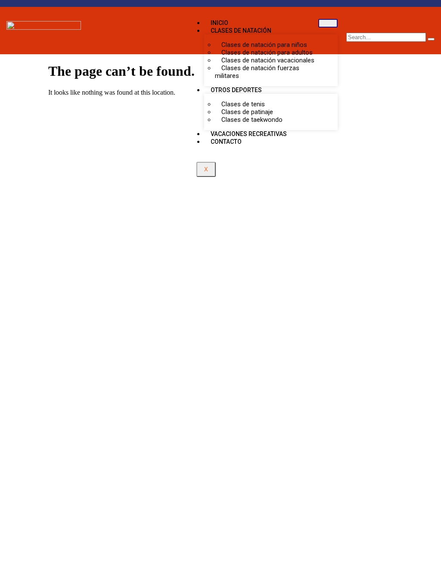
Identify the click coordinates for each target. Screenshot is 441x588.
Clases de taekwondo (252, 120)
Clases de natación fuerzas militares (257, 72)
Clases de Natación (241, 30)
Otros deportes (236, 90)
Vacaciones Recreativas (249, 133)
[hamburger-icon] (328, 23)
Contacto (226, 141)
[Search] (431, 39)
